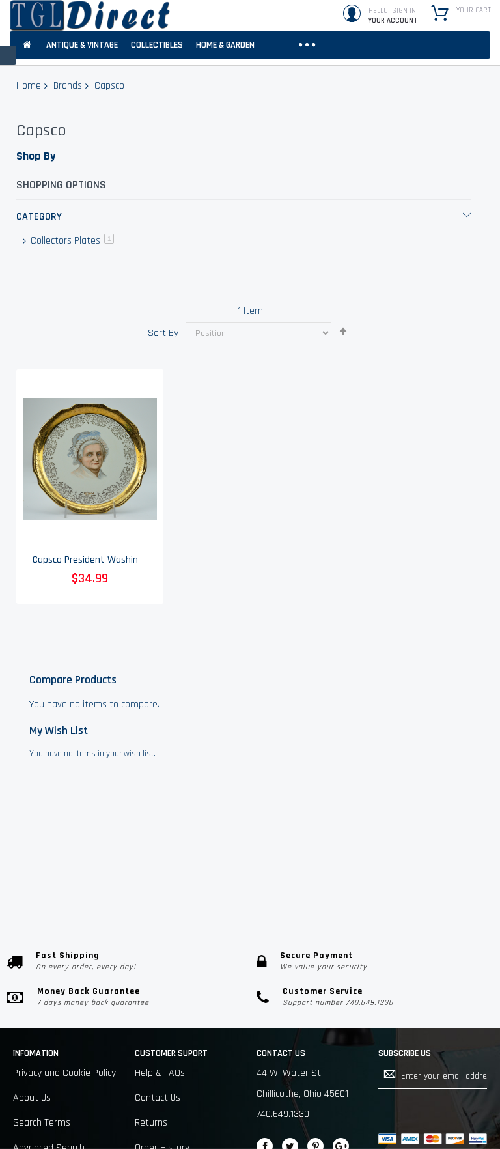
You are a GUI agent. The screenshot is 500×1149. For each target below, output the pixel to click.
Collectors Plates (71, 241)
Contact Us (157, 1098)
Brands (67, 85)
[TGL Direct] (90, 15)
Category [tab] (39, 216)
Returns (151, 1122)
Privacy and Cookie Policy (64, 1073)
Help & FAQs (160, 1073)
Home (28, 85)
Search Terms (41, 1122)
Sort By (163, 333)
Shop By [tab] (35, 156)
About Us (32, 1098)
